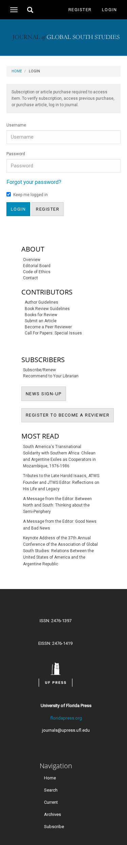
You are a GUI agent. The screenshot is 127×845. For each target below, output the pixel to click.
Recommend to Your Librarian (51, 376)
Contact (30, 278)
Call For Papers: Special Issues (53, 333)
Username (16, 125)
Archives (52, 814)
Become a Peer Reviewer (48, 327)
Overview (31, 259)
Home (17, 71)
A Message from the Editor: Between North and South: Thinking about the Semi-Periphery (57, 505)
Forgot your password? (33, 182)
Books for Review (41, 314)
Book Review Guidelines (47, 308)
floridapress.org (66, 718)
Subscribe (54, 826)
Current (51, 802)
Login (109, 9)
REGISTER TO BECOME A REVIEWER (70, 415)
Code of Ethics (36, 271)
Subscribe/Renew (39, 370)
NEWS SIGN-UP (46, 393)
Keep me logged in (30, 194)
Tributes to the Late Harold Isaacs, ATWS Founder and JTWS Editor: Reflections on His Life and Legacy (61, 482)
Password (15, 153)
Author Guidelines (41, 302)
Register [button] (47, 209)
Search (51, 790)
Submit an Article (41, 321)
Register (80, 9)
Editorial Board (36, 265)
